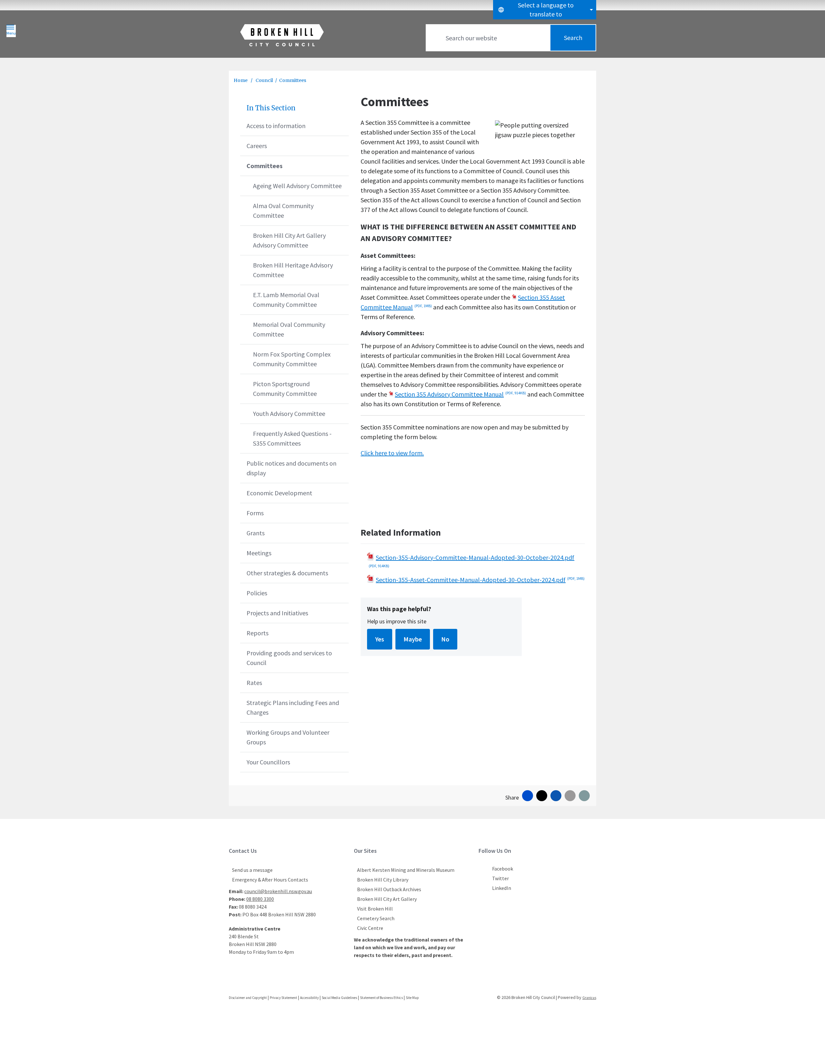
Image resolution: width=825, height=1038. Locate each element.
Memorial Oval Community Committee (289, 329)
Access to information (276, 126)
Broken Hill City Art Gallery (387, 899)
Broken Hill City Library (382, 879)
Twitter (500, 878)
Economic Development (279, 493)
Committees (265, 166)
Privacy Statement (283, 997)
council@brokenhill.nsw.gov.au (278, 891)
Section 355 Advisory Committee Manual (460, 394)
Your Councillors (268, 762)
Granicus (589, 997)
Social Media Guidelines (339, 997)
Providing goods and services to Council (289, 658)
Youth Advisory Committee (289, 413)
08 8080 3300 (260, 899)
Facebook (502, 868)
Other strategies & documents (287, 573)
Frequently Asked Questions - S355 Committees (292, 438)
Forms (255, 513)
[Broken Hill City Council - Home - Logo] (282, 35)
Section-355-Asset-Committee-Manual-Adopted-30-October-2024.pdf (480, 580)
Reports (257, 633)
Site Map (412, 997)
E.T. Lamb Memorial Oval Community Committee (286, 299)
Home (241, 80)
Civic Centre (370, 928)
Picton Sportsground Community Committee (285, 389)
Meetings (259, 553)
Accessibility (309, 997)
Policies (257, 593)
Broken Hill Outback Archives (389, 889)
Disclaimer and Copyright (248, 997)
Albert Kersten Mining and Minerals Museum (405, 870)
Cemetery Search (375, 918)
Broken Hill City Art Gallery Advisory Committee (289, 240)
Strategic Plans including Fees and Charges (293, 707)
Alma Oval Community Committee (283, 210)
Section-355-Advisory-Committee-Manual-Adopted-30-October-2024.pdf (471, 560)
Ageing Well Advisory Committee (297, 186)
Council (264, 80)
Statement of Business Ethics (381, 997)
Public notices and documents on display (291, 468)
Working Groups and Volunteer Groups (288, 737)
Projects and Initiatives (277, 613)
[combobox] (544, 9)
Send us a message (252, 870)
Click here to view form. (392, 453)
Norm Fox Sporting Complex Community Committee (292, 359)
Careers (257, 146)
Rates (254, 683)
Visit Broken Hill (375, 908)
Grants (256, 533)
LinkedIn (501, 888)
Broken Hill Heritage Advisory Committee (293, 270)
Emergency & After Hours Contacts (270, 879)
